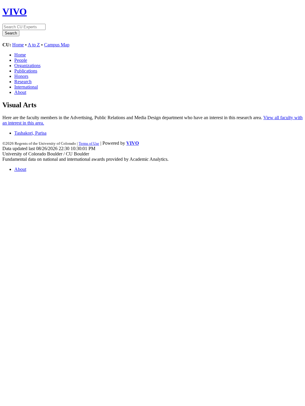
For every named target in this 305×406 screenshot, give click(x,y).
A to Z (34, 44)
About (20, 92)
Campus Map (56, 44)
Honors (21, 76)
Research (23, 81)
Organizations (27, 65)
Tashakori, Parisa (30, 133)
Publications (25, 70)
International (26, 86)
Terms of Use (89, 143)
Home (18, 44)
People (20, 60)
